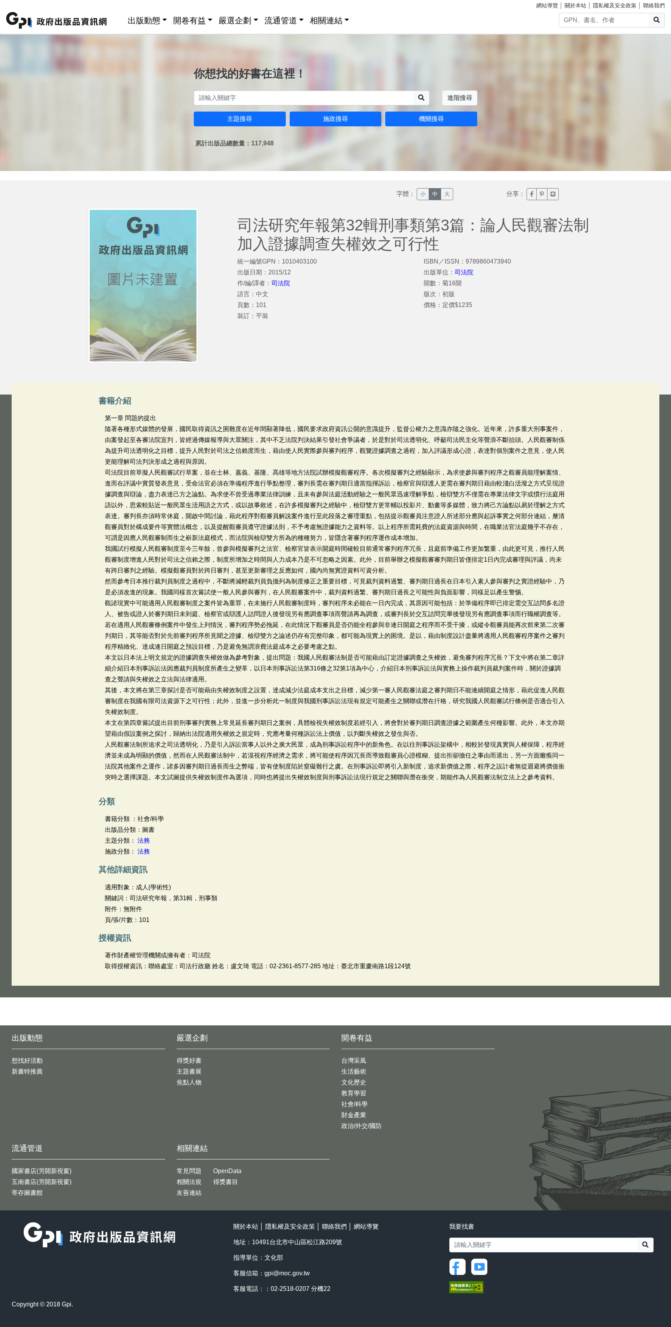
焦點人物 (189, 1082)
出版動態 (144, 20)
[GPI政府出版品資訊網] (57, 20)
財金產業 (353, 1115)
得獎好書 (189, 1060)
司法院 (280, 283)
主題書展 (189, 1071)
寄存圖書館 (27, 1192)
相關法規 (189, 1182)
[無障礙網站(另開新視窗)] (466, 1286)
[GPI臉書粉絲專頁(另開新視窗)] (459, 1266)
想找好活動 (27, 1060)
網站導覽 (547, 5)
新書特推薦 (27, 1071)
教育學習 (353, 1093)
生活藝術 (353, 1071)
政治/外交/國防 (361, 1126)
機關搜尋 (431, 118)
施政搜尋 (335, 118)
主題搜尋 (239, 118)
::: (119, 19)
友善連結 (189, 1192)
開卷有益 (189, 20)
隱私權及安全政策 (614, 5)
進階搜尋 (459, 97)
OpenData (227, 1171)
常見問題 (189, 1171)
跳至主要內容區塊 (21, 4)
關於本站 (575, 5)
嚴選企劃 (235, 20)
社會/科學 (354, 1104)
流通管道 (280, 20)
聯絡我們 (654, 5)
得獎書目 (225, 1182)
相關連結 (326, 20)
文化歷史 (353, 1082)
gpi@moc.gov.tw (287, 1273)
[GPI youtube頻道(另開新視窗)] (481, 1266)
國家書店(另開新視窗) (41, 1171)
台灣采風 (353, 1060)
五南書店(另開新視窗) (41, 1182)
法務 (143, 840)
